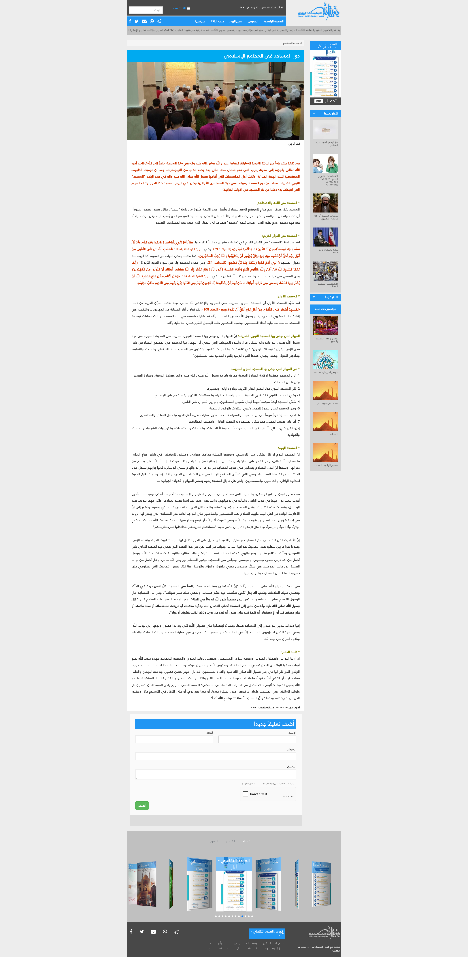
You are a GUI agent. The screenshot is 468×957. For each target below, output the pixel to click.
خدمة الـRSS (217, 21)
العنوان (292, 749)
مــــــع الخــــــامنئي (274, 943)
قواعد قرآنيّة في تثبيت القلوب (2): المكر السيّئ (212, 30)
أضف (142, 805)
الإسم (292, 733)
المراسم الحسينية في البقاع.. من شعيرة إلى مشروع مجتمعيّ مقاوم (287, 30)
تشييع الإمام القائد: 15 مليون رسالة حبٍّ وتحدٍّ (150, 30)
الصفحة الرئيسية (274, 21)
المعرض (253, 21)
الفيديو (230, 841)
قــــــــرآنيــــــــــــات (218, 943)
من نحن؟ (200, 21)
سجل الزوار (236, 21)
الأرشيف (180, 8)
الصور (214, 841)
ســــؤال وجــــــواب (274, 948)
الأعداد (246, 841)
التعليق (291, 766)
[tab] (325, 113)
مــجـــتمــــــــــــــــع (218, 948)
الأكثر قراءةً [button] (331, 297)
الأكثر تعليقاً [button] (331, 113)
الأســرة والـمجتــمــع (292, 43)
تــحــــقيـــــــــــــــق (247, 948)
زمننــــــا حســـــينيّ (246, 943)
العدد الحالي (327, 44)
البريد (210, 733)
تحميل (330, 100)
